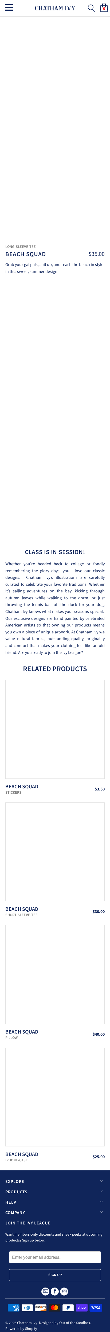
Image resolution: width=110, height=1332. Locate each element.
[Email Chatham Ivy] (45, 1292)
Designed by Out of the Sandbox (64, 1323)
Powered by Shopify (21, 1328)
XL (49, 317)
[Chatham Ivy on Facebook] (55, 1292)
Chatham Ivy (27, 1323)
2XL (64, 317)
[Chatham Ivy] (55, 8)
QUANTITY (16, 333)
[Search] (90, 6)
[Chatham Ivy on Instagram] (64, 1292)
